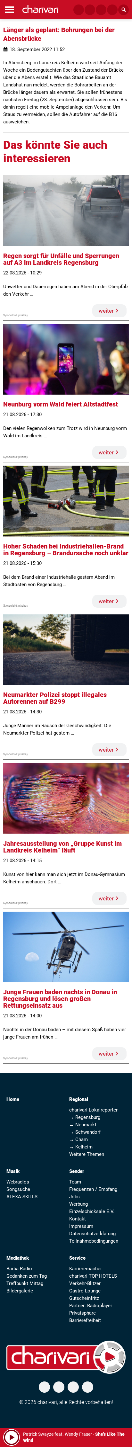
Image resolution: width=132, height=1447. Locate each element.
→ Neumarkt (82, 1125)
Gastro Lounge (85, 1291)
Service (77, 1258)
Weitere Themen (86, 1154)
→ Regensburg (84, 1117)
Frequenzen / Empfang (93, 1189)
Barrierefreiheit (85, 1320)
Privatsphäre (82, 1313)
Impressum (81, 1226)
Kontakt (77, 1219)
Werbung (78, 1204)
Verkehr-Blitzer (85, 1283)
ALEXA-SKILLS (21, 1197)
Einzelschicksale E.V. (91, 1211)
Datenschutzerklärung (92, 1234)
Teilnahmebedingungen (93, 1241)
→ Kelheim (81, 1147)
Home (12, 1099)
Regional (78, 1099)
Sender (76, 1171)
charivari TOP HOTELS (93, 1276)
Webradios (17, 1182)
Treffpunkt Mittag (24, 1283)
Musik (13, 1171)
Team (75, 1182)
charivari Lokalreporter (93, 1110)
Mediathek (17, 1258)
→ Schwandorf (85, 1132)
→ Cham (78, 1139)
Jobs (74, 1197)
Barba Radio (19, 1269)
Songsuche (18, 1189)
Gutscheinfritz (84, 1298)
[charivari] (40, 9)
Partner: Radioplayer (90, 1306)
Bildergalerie (19, 1291)
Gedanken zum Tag (26, 1276)
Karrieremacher (85, 1269)
